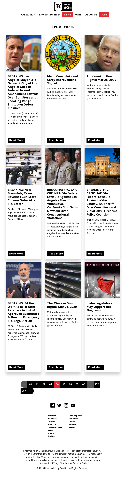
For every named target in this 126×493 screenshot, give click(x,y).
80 (30, 384)
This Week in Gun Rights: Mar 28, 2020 (101, 78)
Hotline (51, 436)
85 (64, 384)
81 (37, 384)
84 (57, 384)
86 (70, 384)
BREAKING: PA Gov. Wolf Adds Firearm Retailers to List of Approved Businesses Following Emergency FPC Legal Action (23, 312)
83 (50, 384)
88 (83, 384)
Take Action (27, 14)
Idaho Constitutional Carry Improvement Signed (62, 79)
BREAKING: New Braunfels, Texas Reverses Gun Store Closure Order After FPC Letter (22, 197)
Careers (51, 421)
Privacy (72, 424)
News (67, 14)
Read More (16, 140)
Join (104, 14)
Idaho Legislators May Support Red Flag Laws (99, 306)
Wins (78, 14)
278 (97, 384)
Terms (72, 427)
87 (77, 384)
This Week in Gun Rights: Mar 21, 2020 (62, 305)
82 (44, 384)
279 (24, 391)
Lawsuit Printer (49, 14)
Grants (50, 433)
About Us (91, 14)
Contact (72, 421)
